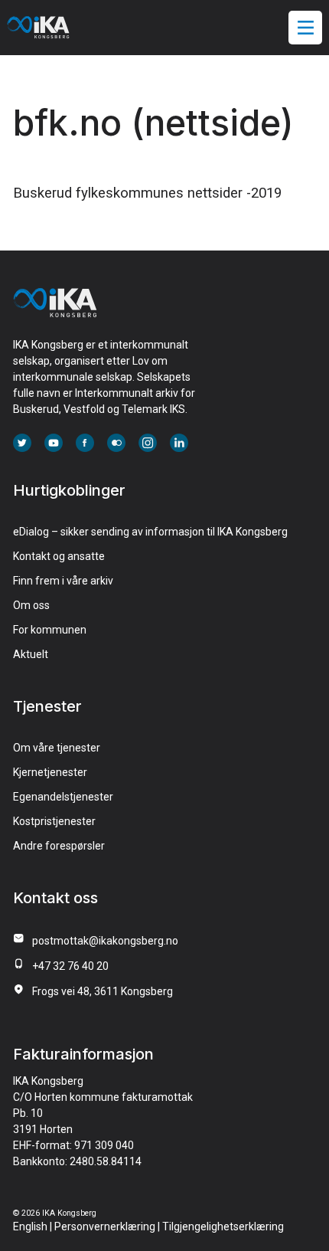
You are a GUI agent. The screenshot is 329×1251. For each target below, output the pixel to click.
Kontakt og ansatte (59, 556)
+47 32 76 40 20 (70, 966)
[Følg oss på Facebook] (85, 445)
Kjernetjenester (50, 772)
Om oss (31, 605)
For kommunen (49, 630)
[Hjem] (55, 312)
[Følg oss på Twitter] (22, 445)
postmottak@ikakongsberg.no (105, 941)
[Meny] (306, 28)
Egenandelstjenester (63, 797)
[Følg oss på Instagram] (147, 445)
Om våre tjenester (56, 748)
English (30, 1226)
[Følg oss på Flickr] (116, 445)
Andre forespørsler (59, 846)
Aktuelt (30, 654)
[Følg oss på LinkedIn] (179, 445)
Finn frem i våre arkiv (63, 581)
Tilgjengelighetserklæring (223, 1226)
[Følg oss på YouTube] (53, 445)
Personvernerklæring (104, 1226)
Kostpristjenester (54, 821)
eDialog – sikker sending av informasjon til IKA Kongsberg (150, 532)
